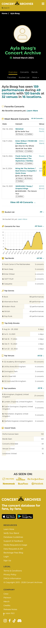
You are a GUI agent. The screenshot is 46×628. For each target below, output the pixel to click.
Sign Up (7, 560)
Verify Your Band (11, 533)
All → (42, 212)
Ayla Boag (15, 13)
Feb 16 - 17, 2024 (10, 339)
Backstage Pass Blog (13, 553)
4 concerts (39, 274)
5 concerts (39, 264)
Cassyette (8, 284)
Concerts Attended (10, 444)
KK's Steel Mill (10, 376)
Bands (34, 72)
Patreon (7, 597)
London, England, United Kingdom (18, 402)
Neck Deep (8, 269)
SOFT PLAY (9, 279)
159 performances (20, 88)
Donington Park (10, 371)
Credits (7, 605)
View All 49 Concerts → (23, 202)
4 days (41, 334)
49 (43, 444)
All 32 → (41, 356)
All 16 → (41, 388)
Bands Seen (7, 439)
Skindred (19, 129)
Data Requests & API (13, 549)
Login (6, 556)
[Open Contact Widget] (3, 614)
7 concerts (39, 402)
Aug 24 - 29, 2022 (11, 329)
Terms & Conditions (13, 571)
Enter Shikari (9, 274)
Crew (6, 594)
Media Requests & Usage (15, 545)
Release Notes (10, 609)
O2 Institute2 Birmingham (15, 381)
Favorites (11, 77)
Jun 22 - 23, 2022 (11, 349)
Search (6, 8)
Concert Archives (34, 582)
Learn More (32, 111)
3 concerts (39, 284)
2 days (41, 339)
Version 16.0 (9, 613)
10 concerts (39, 362)
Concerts (24, 72)
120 (42, 439)
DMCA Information (12, 578)
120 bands (32, 93)
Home (4, 13)
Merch (7, 601)
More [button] (35, 77)
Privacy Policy (10, 574)
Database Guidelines (13, 537)
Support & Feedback (13, 541)
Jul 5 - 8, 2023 (9, 334)
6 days (41, 329)
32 (43, 449)
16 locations (31, 97)
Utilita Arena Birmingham (15, 367)
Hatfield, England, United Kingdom (18, 421)
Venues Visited (8, 449)
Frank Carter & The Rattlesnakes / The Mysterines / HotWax (24, 158)
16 (43, 453)
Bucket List (24, 77)
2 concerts (39, 376)
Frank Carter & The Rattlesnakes (17, 264)
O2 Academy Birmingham (15, 362)
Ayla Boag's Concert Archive (23, 50)
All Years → (39, 226)
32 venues (10, 97)
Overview (12, 72)
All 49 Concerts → (37, 118)
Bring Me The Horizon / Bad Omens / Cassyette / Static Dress (26, 170)
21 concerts (39, 396)
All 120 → (40, 258)
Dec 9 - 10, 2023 (10, 344)
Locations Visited (9, 453)
